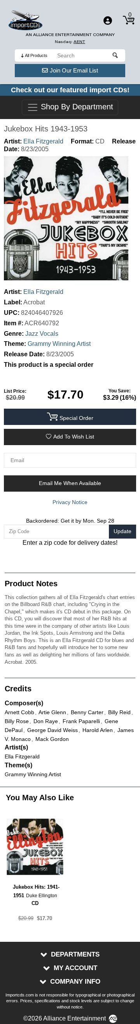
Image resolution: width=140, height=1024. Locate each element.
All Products (36, 55)
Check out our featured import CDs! (70, 90)
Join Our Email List (74, 70)
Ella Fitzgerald (43, 141)
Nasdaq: (70, 41)
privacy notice (70, 502)
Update (122, 531)
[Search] (115, 55)
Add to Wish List (73, 436)
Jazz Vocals (41, 333)
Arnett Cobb (19, 712)
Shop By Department (75, 107)
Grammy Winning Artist (59, 343)
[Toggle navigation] (108, 20)
